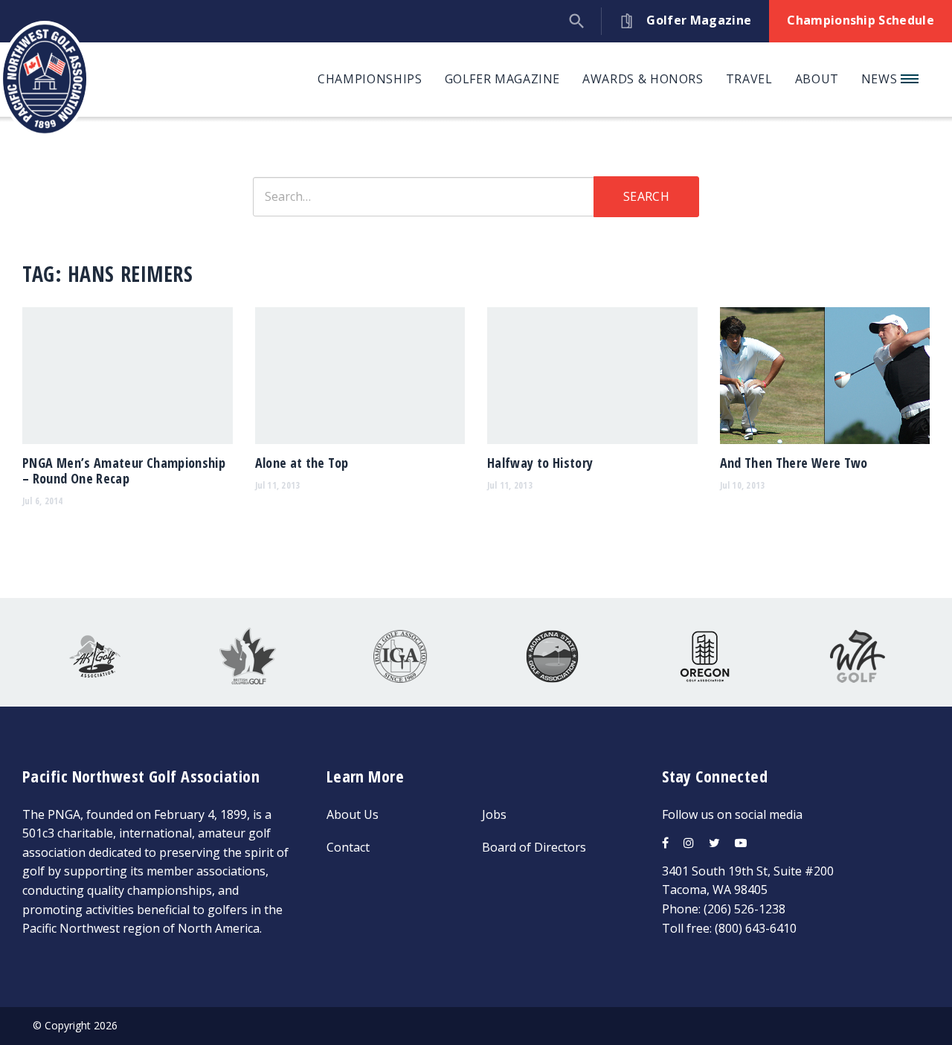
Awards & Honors (643, 79)
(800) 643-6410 (756, 928)
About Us (353, 814)
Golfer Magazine (503, 79)
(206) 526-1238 (744, 909)
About (817, 79)
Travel (749, 79)
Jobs (494, 814)
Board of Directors (534, 847)
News (881, 79)
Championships (370, 79)
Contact (348, 847)
